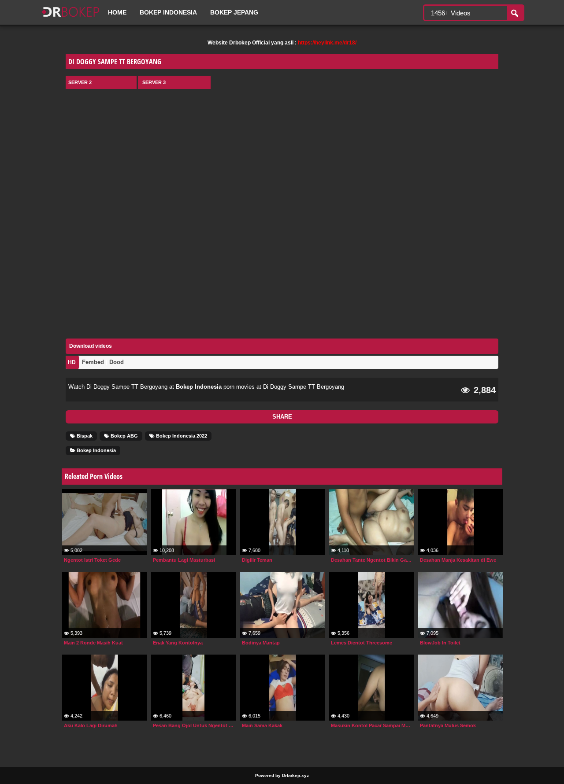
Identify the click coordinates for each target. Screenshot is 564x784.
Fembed (93, 362)
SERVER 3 (154, 82)
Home (117, 12)
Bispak (84, 435)
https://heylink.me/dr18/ (327, 43)
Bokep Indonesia (168, 12)
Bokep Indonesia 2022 (181, 435)
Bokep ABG (123, 435)
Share (282, 416)
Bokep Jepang (234, 12)
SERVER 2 (80, 82)
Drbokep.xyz (295, 775)
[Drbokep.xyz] (70, 18)
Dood (116, 362)
